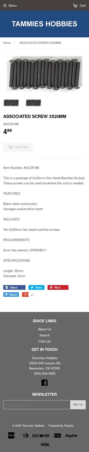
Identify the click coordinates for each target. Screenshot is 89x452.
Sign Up (78, 404)
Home (7, 43)
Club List (44, 341)
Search (45, 335)
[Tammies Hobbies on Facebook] (44, 384)
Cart (82, 5)
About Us (44, 329)
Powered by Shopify (61, 425)
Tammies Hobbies (33, 425)
